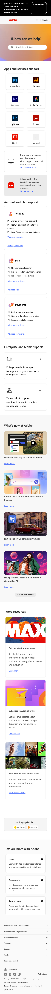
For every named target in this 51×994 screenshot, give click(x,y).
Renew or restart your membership (26, 272)
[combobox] (27, 47)
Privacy (37, 979)
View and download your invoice (25, 316)
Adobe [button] (6, 955)
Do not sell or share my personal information (18, 986)
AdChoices (9, 989)
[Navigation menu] (4, 20)
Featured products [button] (11, 961)
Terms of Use (8, 982)
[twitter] (14, 974)
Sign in (45, 20)
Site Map (38, 986)
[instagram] (10, 974)
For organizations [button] (11, 937)
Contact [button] (7, 949)
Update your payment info (22, 312)
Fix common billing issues (22, 320)
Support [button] (7, 943)
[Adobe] (13, 20)
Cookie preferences (20, 982)
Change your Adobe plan (21, 268)
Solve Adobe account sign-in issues (25, 232)
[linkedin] (19, 974)
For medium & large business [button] (15, 931)
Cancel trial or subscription (22, 276)
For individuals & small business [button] (16, 925)
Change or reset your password (24, 221)
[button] (37, 20)
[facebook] (5, 974)
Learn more (38, 4)
